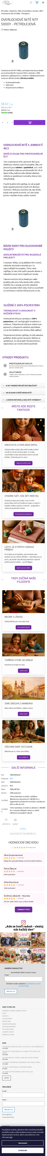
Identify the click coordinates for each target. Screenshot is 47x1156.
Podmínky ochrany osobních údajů (14, 1010)
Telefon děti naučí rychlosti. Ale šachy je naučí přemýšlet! (23, 1046)
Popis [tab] (23, 829)
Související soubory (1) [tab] (23, 833)
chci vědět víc (23, 757)
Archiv (6, 1078)
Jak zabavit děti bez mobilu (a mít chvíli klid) (17, 1071)
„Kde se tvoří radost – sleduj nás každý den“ (24, 928)
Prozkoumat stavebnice (23, 514)
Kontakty (5, 1016)
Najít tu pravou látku (23, 568)
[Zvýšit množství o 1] (2, 122)
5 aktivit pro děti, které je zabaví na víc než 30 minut (20, 1057)
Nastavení (22, 1143)
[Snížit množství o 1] (12, 122)
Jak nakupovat (7, 1018)
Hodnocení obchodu (23, 842)
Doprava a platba (8, 1034)
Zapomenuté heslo (8, 1117)
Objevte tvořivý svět (23, 463)
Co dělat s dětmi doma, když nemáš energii (17, 1067)
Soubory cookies (8, 1032)
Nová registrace (7, 1115)
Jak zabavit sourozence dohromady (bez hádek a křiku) (21, 1062)
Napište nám (6, 1021)
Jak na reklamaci (8, 1029)
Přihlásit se (11, 991)
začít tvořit (23, 671)
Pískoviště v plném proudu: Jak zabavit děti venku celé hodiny (21, 1052)
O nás (4, 1013)
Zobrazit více (23, 909)
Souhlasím (22, 1150)
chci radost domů (23, 627)
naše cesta (23, 714)
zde (10, 1137)
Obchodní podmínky (9, 1026)
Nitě (11, 778)
